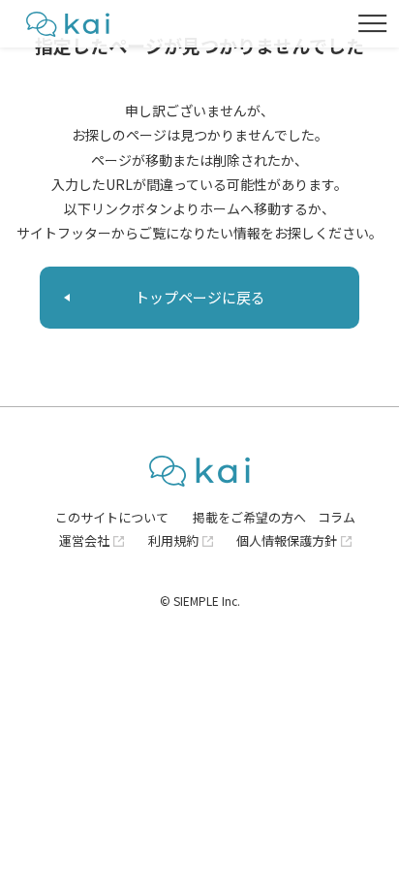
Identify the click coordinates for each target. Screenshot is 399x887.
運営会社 (84, 540)
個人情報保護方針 (286, 540)
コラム (336, 517)
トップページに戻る (200, 297)
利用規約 (173, 540)
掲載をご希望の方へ (249, 517)
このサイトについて (112, 517)
